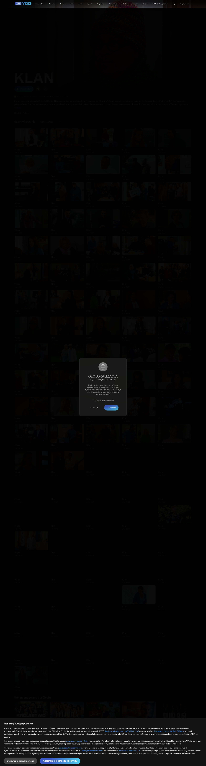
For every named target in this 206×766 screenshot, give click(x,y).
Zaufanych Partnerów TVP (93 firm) (169, 731)
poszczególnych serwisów (77, 741)
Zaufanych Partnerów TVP (130, 750)
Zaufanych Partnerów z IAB (91, 750)
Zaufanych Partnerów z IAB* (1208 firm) (122, 731)
